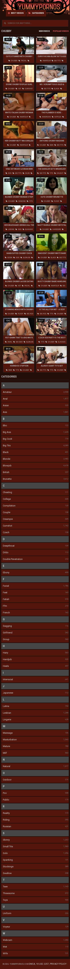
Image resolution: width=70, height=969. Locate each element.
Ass (5, 412)
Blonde (6, 458)
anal (9, 342)
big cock (19, 342)
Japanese (8, 692)
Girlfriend (7, 632)
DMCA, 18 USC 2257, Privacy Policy (47, 964)
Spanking (8, 859)
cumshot (28, 89)
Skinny (6, 839)
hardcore (56, 229)
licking (11, 229)
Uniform (7, 913)
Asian (6, 405)
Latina (6, 706)
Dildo (5, 552)
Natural (6, 766)
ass (9, 173)
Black (6, 452)
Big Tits (7, 445)
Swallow (7, 873)
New (41, 31)
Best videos (17, 13)
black (56, 89)
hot (19, 89)
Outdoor (7, 779)
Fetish (6, 599)
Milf (5, 753)
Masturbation (10, 739)
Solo (5, 853)
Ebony (6, 572)
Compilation (9, 505)
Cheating (7, 492)
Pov (5, 793)
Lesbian (7, 712)
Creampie (8, 519)
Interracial (8, 679)
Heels (6, 666)
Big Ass (7, 432)
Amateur (7, 392)
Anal (5, 398)
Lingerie (7, 719)
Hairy (5, 652)
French (6, 612)
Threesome (9, 893)
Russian (7, 826)
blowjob (26, 257)
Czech (6, 532)
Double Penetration (13, 559)
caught (59, 173)
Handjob (7, 659)
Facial (6, 585)
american (46, 117)
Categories (37, 13)
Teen (5, 886)
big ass (29, 314)
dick (20, 229)
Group (6, 639)
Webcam (7, 940)
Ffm (5, 606)
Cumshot (7, 525)
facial (24, 61)
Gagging (7, 626)
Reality (6, 813)
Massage (8, 732)
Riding (6, 819)
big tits (57, 61)
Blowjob (7, 465)
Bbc (5, 425)
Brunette (7, 479)
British (6, 472)
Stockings (8, 866)
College (7, 499)
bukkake (29, 229)
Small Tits (8, 846)
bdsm (9, 257)
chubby (14, 61)
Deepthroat (9, 545)
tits (51, 173)
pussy (56, 201)
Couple (6, 512)
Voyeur (6, 926)
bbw (51, 145)
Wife (5, 953)
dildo (27, 173)
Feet (5, 592)
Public (6, 799)
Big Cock (7, 438)
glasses (61, 342)
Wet (5, 946)
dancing (22, 201)
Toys (5, 900)
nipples (57, 117)
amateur (46, 61)
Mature (6, 746)
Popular (57, 31)
